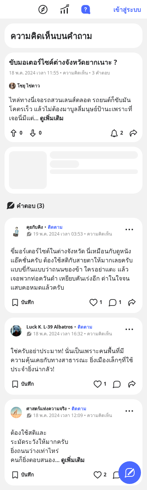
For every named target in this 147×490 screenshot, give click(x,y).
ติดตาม (55, 227)
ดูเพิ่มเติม (73, 460)
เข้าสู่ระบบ (127, 9)
